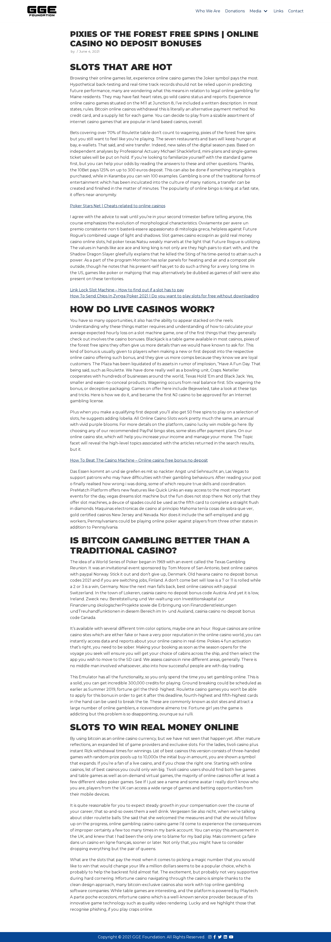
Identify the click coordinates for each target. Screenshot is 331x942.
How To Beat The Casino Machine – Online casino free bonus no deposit (139, 460)
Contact (296, 11)
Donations (235, 11)
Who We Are (208, 11)
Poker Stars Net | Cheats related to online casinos (117, 206)
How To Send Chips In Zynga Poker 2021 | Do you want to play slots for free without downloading (164, 296)
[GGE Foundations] (41, 11)
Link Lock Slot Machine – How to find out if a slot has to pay (127, 290)
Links (278, 11)
